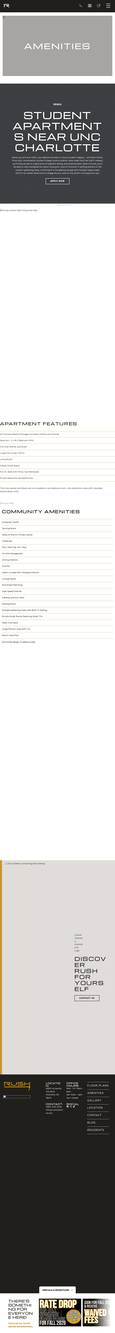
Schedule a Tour (90, 5)
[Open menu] (108, 5)
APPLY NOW (57, 181)
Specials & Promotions (55, 1290)
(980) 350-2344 (81, 5)
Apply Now (99, 5)
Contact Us (87, 998)
